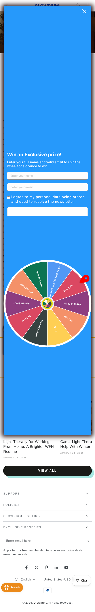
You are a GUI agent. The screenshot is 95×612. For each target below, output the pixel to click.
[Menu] (5, 5)
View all (47, 470)
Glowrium (40, 602)
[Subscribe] (89, 541)
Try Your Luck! (47, 212)
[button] (78, 5)
